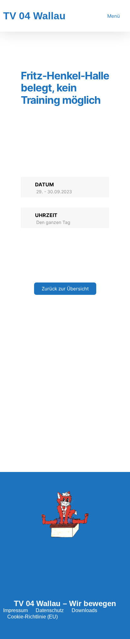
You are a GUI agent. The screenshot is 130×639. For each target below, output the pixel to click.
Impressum (15, 610)
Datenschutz (50, 610)
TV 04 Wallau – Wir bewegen (65, 603)
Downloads (84, 610)
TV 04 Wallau (34, 16)
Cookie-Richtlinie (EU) (32, 616)
